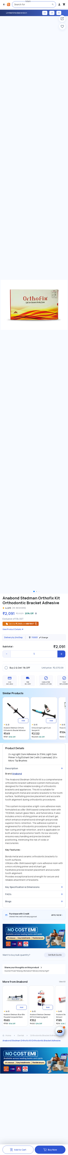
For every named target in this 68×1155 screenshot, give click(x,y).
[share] (62, 18)
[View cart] (64, 4)
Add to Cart (20, 1149)
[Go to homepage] (8, 4)
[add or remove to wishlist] (62, 26)
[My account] (59, 4)
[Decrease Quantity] (7, 654)
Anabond (17, 773)
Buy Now (52, 1149)
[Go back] (4, 4)
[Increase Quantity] (61, 654)
